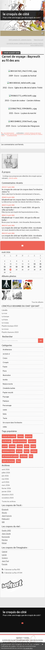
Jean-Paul (5, 561)
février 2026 (6, 488)
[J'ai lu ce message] (43, 644)
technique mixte (8, 451)
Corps (5, 358)
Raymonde (6, 537)
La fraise (5, 320)
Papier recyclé (8, 392)
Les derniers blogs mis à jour (9, 640)
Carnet (26, 133)
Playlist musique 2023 (10, 326)
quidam (34, 451)
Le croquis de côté (9, 228)
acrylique (23, 456)
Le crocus (5, 329)
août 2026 (6, 469)
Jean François (7, 516)
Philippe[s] (5, 519)
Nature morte (8, 384)
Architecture (7, 350)
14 (34, 264)
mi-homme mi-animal (10, 456)
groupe (19, 451)
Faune (5, 367)
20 (28, 266)
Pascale (4, 564)
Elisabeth (6, 200)
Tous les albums (37, 302)
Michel (4, 543)
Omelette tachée (9, 388)
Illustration (7, 375)
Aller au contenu (7, 2)
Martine (5, 540)
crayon (12, 446)
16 (4, 266)
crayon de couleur (16, 134)
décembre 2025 (8, 495)
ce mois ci (6, 354)
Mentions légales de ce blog (22, 642)
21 (34, 266)
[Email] (22, 246)
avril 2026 (5, 482)
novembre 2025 (8, 498)
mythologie (6, 441)
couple (19, 446)
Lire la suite (13, 178)
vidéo (5, 427)
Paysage (38, 133)
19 (22, 266)
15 (40, 264)
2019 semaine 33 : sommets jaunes (20, 40)
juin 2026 (5, 476)
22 (40, 266)
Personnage (7, 405)
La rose (4, 313)
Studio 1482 (6, 530)
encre (7, 134)
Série (4, 414)
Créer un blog (19, 637)
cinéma (20, 436)
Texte (5, 418)
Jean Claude (6, 534)
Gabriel (4, 552)
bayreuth (34, 134)
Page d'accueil (38, 40)
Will (3, 522)
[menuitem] (21, 40)
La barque (5, 316)
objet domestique (19, 441)
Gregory (5, 558)
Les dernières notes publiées (22, 640)
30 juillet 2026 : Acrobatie (31, 228)
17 (10, 266)
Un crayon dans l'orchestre (12, 423)
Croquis (32, 133)
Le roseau (5, 323)
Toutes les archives (9, 501)
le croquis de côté (16, 14)
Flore (4, 371)
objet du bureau (8, 461)
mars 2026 (6, 485)
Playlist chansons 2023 (10, 332)
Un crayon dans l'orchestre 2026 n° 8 (28, 200)
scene (5, 410)
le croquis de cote (9, 189)
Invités (5, 380)
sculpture (32, 441)
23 (4, 269)
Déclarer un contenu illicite (9, 642)
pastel (4, 446)
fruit (30, 456)
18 (16, 266)
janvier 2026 (6, 491)
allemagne (27, 134)
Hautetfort (26, 637)
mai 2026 (5, 479)
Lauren (4, 555)
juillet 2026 (6, 473)
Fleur (18, 461)
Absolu (4, 513)
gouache (29, 436)
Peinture (6, 401)
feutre (26, 451)
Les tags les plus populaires (36, 640)
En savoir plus (28, 648)
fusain (33, 446)
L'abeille (4, 310)
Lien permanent (8, 133)
